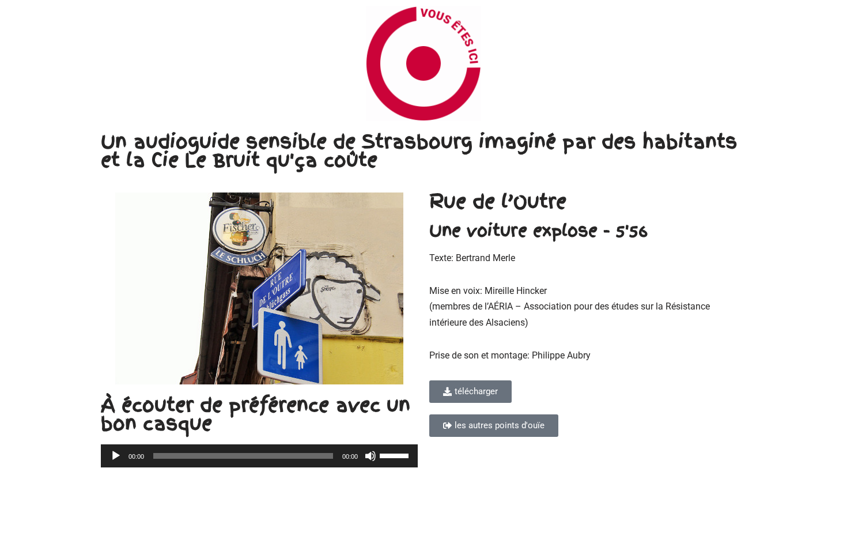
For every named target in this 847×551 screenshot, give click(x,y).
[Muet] (370, 456)
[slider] (396, 454)
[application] (259, 455)
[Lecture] (116, 456)
